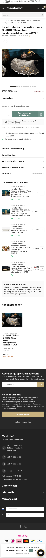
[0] (42, 8)
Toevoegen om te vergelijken (13, 127)
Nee (37, 550)
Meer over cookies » (23, 553)
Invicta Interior (9, 36)
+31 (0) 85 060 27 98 (32, 291)
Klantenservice (23, 414)
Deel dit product (32, 127)
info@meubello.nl (14, 291)
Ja (31, 550)
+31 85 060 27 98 (14, 457)
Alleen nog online (23, 422)
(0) (30, 36)
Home (4, 20)
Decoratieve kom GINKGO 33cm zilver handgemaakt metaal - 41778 (11, 340)
